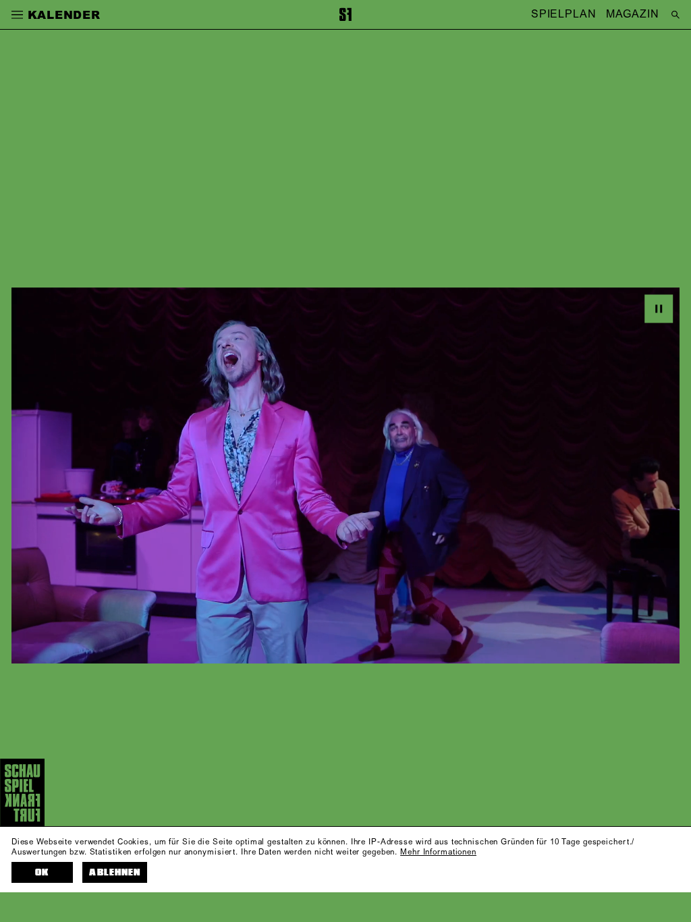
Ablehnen (114, 872)
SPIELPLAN (564, 15)
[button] (17, 14)
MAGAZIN (632, 15)
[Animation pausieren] (658, 308)
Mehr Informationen (438, 852)
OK (42, 872)
